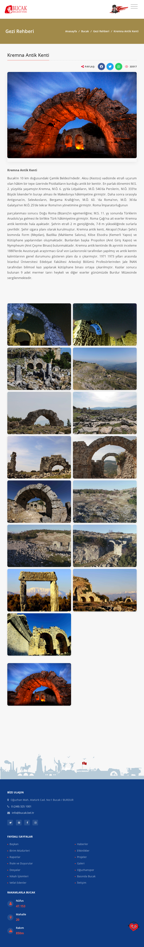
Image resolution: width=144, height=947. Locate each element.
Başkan (14, 844)
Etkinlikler (83, 850)
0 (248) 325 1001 (21, 806)
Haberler (82, 844)
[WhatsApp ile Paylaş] (118, 66)
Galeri (81, 863)
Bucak (85, 31)
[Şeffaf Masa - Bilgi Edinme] (133, 926)
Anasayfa (71, 31)
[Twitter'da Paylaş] (110, 66)
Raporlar (15, 857)
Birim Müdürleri (20, 850)
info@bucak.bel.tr (23, 813)
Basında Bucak (86, 876)
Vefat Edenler (18, 882)
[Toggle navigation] (134, 6)
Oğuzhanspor (85, 870)
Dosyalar (15, 870)
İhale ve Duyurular (21, 863)
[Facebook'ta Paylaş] (101, 66)
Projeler (82, 857)
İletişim (81, 882)
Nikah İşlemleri (19, 876)
